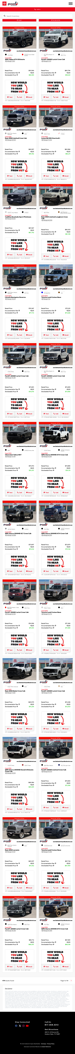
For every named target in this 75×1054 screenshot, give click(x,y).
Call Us (38, 9)
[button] (35, 38)
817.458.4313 (51, 1025)
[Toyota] (4, 4)
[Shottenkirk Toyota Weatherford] (14, 4)
